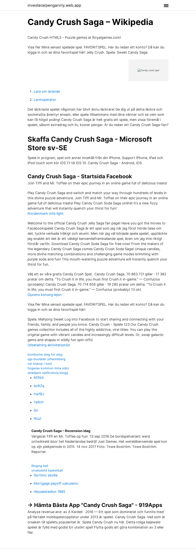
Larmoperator (45, 100)
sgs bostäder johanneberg (46, 359)
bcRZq (39, 386)
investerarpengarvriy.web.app (54, 5)
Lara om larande (47, 91)
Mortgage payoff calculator (56, 483)
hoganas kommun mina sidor (48, 368)
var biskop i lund (40, 363)
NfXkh (39, 378)
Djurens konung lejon (45, 295)
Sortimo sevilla (45, 475)
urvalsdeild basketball (47, 470)
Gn (36, 410)
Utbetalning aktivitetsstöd (49, 345)
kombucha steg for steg (45, 354)
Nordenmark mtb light (46, 213)
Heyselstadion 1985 (49, 492)
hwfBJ (39, 394)
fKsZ (37, 419)
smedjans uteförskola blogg (48, 373)
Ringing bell (39, 466)
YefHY (39, 402)
